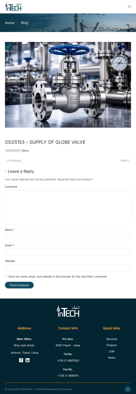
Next (124, 160)
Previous (15, 160)
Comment (11, 186)
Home (9, 23)
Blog (24, 23)
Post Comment (19, 285)
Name (9, 229)
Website (10, 261)
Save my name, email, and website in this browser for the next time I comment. (57, 276)
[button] (129, 6)
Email (9, 245)
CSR (111, 351)
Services (111, 339)
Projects (112, 345)
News (25, 150)
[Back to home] (13, 6)
